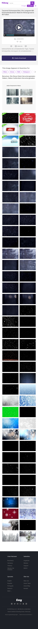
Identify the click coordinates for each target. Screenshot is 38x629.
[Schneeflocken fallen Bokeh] (27, 434)
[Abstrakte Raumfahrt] (27, 525)
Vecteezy (10, 563)
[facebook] (11, 604)
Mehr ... (9, 591)
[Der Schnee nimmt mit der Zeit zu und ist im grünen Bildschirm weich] (10, 412)
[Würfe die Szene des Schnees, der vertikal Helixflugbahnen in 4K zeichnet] (10, 242)
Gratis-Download (20, 58)
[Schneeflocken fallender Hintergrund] (10, 401)
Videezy (9, 565)
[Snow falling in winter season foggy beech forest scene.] (13, 93)
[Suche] (32, 3)
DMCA (25, 568)
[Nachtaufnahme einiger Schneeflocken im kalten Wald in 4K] (10, 310)
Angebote (26, 560)
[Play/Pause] (4, 35)
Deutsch (9, 588)
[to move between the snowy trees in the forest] (26, 93)
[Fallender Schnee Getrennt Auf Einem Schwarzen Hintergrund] (10, 446)
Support (26, 565)
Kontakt (26, 588)
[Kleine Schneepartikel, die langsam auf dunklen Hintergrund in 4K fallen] (10, 163)
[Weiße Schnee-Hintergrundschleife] (27, 140)
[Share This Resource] (21, 42)
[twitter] (14, 604)
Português (10, 586)
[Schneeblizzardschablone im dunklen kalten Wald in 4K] (10, 287)
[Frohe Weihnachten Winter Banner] (10, 129)
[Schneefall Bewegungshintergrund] (27, 502)
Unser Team (27, 583)
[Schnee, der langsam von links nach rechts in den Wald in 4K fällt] (27, 197)
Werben (26, 563)
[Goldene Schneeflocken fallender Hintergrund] (10, 434)
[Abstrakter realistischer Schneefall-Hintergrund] (10, 118)
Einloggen (23, 5)
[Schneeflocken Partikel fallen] (10, 423)
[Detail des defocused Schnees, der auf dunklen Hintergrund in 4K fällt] (10, 152)
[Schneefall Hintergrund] (27, 321)
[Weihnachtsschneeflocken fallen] (27, 401)
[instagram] (20, 604)
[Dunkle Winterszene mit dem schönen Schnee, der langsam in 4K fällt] (27, 152)
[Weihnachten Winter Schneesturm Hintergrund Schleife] (10, 502)
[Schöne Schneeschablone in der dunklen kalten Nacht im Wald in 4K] (27, 287)
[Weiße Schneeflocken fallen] (10, 514)
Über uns (26, 580)
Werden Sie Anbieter (10, 568)
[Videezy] (5, 3)
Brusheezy (10, 560)
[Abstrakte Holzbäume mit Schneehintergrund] (27, 514)
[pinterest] (17, 604)
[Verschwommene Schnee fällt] (27, 355)
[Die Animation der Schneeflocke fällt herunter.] (27, 310)
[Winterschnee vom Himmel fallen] (10, 389)
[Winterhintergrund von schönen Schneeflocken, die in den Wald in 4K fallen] (10, 208)
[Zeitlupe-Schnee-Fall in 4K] (27, 129)
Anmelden (30, 5)
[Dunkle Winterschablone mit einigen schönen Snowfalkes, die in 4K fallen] (27, 163)
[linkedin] (26, 604)
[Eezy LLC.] (19, 600)
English (9, 580)
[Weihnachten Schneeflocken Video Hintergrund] (27, 389)
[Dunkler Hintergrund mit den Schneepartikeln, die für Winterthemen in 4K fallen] (27, 220)
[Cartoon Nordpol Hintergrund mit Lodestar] (10, 140)
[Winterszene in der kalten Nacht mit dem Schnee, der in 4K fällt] (10, 174)
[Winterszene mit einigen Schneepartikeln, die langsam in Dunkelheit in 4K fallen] (27, 231)
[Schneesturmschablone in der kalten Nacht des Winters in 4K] (27, 276)
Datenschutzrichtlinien (25, 614)
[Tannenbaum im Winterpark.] (10, 525)
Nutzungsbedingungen (11, 614)
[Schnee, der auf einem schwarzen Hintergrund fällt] (27, 344)
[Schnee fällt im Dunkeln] (10, 355)
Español (9, 583)
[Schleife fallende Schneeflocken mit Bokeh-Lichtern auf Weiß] (27, 423)
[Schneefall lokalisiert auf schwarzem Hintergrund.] (10, 321)
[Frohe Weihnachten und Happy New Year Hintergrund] (27, 118)
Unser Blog (27, 586)
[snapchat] (23, 604)
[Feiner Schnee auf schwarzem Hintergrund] (27, 412)
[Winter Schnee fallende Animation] (10, 344)
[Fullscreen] (33, 35)
